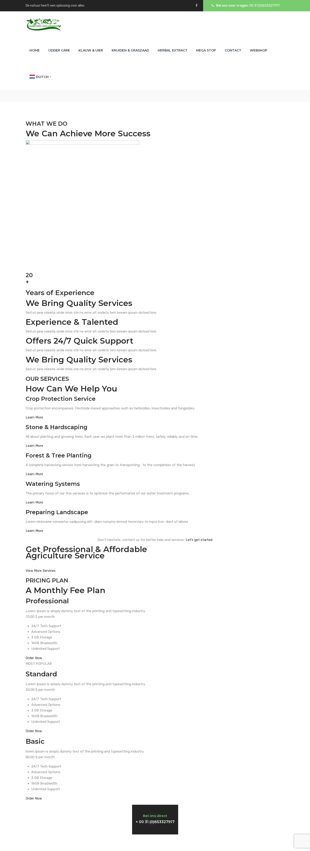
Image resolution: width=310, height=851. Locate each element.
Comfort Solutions (154, 843)
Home (35, 50)
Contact (233, 50)
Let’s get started (198, 540)
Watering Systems (53, 483)
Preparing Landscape (57, 512)
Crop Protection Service (61, 398)
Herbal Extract (172, 50)
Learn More (34, 417)
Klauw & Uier (91, 50)
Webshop (258, 50)
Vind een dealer (227, 815)
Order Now (34, 658)
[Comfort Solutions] (43, 24)
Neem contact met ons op (64, 815)
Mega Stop (206, 50)
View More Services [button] (41, 571)
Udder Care (59, 50)
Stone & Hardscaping (56, 427)
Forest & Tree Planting (58, 455)
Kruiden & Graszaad (130, 50)
